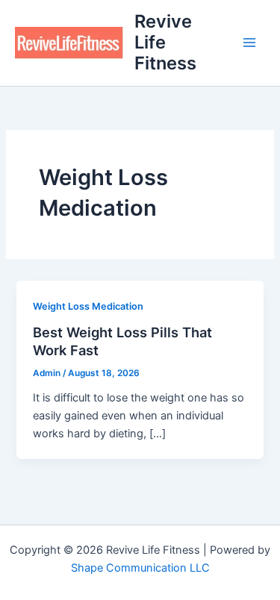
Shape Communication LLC (140, 568)
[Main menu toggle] (249, 42)
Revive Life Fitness (165, 42)
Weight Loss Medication (88, 306)
